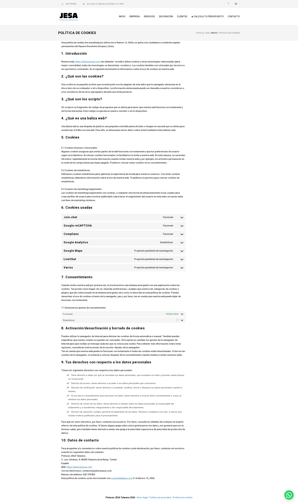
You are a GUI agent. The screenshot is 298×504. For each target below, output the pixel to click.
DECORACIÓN (166, 16)
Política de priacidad (160, 497)
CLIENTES (182, 16)
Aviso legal (142, 497)
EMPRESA (134, 16)
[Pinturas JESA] (87, 16)
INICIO (122, 16)
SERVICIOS (149, 16)
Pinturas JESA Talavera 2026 (120, 497)
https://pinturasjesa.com (87, 61)
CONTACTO (234, 16)
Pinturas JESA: (203, 33)
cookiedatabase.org (121, 478)
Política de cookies (183, 497)
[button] (289, 495)
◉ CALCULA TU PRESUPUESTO (207, 16)
